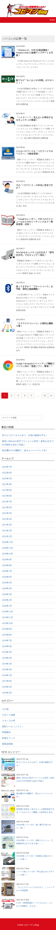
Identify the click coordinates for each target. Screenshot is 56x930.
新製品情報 (7, 744)
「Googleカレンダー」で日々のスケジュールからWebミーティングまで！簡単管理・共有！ (34, 221)
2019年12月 (7, 611)
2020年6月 (7, 577)
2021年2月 (7, 530)
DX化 (49, 89)
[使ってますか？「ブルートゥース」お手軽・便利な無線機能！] (8, 283)
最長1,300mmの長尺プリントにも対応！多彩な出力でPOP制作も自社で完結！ (28, 443)
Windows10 (27, 61)
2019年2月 (7, 669)
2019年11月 (7, 617)
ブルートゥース (45, 307)
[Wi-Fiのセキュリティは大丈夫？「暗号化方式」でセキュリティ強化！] (8, 249)
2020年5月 (7, 582)
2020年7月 (7, 571)
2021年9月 (7, 490)
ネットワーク (40, 64)
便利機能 (34, 347)
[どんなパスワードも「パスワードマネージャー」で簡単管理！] (8, 148)
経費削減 (24, 104)
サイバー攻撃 (44, 129)
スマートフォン (47, 95)
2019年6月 (7, 646)
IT (53, 89)
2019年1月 (7, 675)
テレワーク (29, 64)
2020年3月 (7, 594)
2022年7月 (7, 467)
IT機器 (19, 92)
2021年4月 (7, 519)
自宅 (52, 172)
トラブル (42, 98)
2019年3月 (7, 664)
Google (21, 335)
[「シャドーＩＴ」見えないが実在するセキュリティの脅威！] (8, 114)
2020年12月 (7, 542)
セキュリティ (21, 98)
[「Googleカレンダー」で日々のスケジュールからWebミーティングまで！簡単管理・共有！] (8, 216)
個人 (20, 206)
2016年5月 (7, 687)
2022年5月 (7, 478)
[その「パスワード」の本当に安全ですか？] (8, 182)
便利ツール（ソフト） (26, 159)
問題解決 (27, 89)
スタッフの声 (8, 721)
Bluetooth (20, 298)
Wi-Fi (39, 261)
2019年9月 (7, 629)
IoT (19, 163)
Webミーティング (29, 92)
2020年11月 (7, 548)
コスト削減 (35, 95)
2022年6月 (7, 473)
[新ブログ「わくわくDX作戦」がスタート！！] (8, 77)
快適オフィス (37, 89)
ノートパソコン (27, 101)
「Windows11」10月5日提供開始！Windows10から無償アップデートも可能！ (34, 52)
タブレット (43, 132)
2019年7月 (7, 640)
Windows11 (37, 61)
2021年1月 (7, 536)
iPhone (27, 335)
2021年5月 (7, 513)
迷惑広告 (36, 384)
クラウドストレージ (24, 341)
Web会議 (41, 92)
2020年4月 (7, 588)
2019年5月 (7, 652)
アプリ (45, 163)
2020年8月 (7, 565)
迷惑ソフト (27, 384)
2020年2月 (7, 600)
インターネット (27, 196)
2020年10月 (7, 554)
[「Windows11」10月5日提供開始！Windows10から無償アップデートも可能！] (8, 47)
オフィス (46, 61)
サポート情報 (8, 715)
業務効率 (36, 138)
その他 (20, 61)
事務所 (25, 273)
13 (44, 395)
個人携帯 (28, 138)
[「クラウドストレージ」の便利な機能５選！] (8, 320)
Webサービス (36, 163)
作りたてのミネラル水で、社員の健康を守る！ (25, 435)
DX (44, 89)
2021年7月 (7, 501)
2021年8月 (7, 496)
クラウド (49, 338)
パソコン (26, 67)
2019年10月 (7, 623)
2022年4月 (7, 484)
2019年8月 (7, 635)
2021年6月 (7, 507)
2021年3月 (7, 525)
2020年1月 (7, 606)
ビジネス (34, 67)
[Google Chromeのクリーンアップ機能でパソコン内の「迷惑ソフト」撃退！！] (8, 360)
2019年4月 (7, 658)
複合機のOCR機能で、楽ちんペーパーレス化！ (25, 450)
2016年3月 (7, 693)
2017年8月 (7, 681)
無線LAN (32, 273)
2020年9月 (7, 559)
